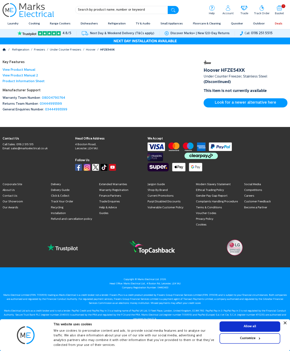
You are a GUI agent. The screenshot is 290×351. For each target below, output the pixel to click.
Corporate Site (12, 184)
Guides (103, 213)
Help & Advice (108, 207)
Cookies (201, 224)
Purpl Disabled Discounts (164, 201)
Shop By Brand (158, 190)
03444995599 (51, 104)
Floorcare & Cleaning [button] (207, 23)
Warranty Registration (113, 190)
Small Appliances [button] (171, 23)
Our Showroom (13, 201)
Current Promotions (161, 196)
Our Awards (10, 207)
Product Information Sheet (24, 81)
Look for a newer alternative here (245, 103)
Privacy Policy (204, 219)
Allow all (250, 326)
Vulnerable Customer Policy (165, 207)
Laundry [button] (13, 23)
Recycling (57, 207)
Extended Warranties (113, 184)
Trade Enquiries (109, 201)
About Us (9, 190)
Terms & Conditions (209, 207)
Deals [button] (278, 23)
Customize (247, 338)
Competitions (253, 190)
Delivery (56, 184)
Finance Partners (110, 196)
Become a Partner (255, 207)
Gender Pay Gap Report (211, 196)
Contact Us (10, 196)
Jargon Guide (156, 184)
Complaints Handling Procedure (217, 201)
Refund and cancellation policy (71, 219)
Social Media (252, 184)
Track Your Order (62, 201)
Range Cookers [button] (60, 23)
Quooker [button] (237, 23)
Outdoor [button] (259, 23)
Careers (249, 196)
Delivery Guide (60, 190)
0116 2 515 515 (25, 144)
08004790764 (53, 98)
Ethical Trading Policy (210, 190)
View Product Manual (19, 70)
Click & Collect (60, 196)
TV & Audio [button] (143, 23)
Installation (58, 213)
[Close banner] (285, 322)
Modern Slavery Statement (213, 184)
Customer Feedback (257, 201)
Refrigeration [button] (117, 23)
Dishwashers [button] (89, 23)
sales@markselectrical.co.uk (29, 148)
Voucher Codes (206, 213)
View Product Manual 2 (20, 75)
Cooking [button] (34, 23)
